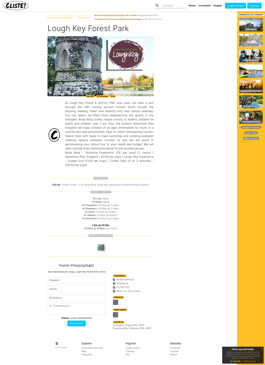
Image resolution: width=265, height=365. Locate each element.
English (218, 5)
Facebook (175, 348)
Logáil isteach (235, 5)
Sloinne (53, 289)
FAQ (128, 354)
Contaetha (205, 5)
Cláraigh (254, 5)
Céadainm (54, 280)
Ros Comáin (83, 17)
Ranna (192, 5)
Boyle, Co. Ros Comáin (129, 291)
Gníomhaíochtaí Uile (92, 348)
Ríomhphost (55, 297)
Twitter (173, 354)
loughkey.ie (122, 283)
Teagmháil (87, 354)
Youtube (174, 351)
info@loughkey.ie (125, 279)
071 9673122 (122, 287)
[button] (115, 302)
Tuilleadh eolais (249, 361)
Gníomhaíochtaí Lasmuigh (60, 17)
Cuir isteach (76, 323)
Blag (84, 351)
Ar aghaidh (235, 361)
